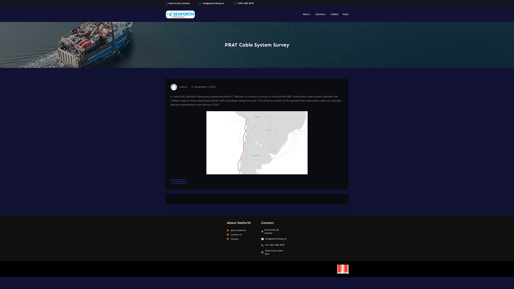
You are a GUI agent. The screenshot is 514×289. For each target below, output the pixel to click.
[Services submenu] (325, 14)
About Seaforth (238, 230)
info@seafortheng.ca (213, 3)
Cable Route (178, 181)
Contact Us (236, 234)
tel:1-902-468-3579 (274, 245)
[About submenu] (310, 14)
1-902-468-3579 (245, 3)
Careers (235, 239)
